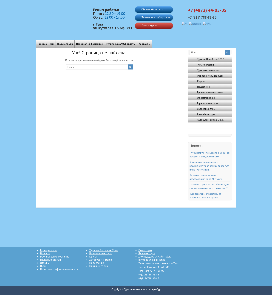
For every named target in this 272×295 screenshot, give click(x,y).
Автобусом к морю (100, 259)
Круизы (201, 81)
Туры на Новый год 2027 (210, 59)
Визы (43, 266)
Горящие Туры (46, 43)
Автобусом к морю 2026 (210, 119)
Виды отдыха (65, 43)
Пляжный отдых (98, 266)
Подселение (203, 86)
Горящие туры (48, 250)
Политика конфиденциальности (59, 269)
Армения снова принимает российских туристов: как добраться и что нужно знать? (209, 165)
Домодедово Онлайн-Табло (154, 256)
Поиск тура (145, 250)
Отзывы (44, 263)
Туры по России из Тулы (103, 250)
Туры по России (205, 64)
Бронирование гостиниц (210, 92)
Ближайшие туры (206, 114)
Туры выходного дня (208, 70)
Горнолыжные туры (207, 103)
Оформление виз (206, 97)
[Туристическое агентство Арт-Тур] (63, 6)
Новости (45, 253)
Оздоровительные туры (210, 75)
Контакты (144, 43)
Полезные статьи (50, 259)
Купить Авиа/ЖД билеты (120, 43)
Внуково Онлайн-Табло (151, 259)
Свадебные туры (206, 108)
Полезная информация (89, 43)
